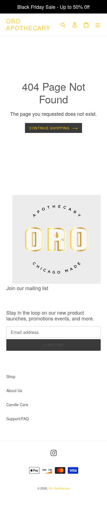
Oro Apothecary (28, 24)
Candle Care (17, 404)
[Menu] (97, 24)
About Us (14, 390)
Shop (10, 376)
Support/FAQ (17, 418)
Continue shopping (49, 127)
